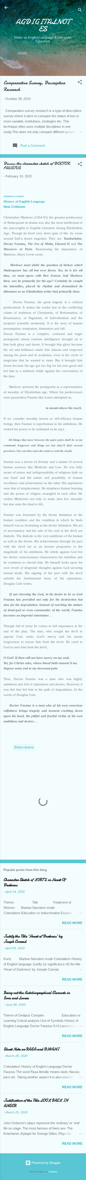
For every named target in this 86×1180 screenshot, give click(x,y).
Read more (72, 923)
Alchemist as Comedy (14, 196)
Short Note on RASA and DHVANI (31, 1049)
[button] (79, 82)
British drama (24, 747)
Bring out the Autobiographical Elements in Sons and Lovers (37, 995)
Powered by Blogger (46, 1163)
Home (22, 53)
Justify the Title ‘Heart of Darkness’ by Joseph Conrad (33, 939)
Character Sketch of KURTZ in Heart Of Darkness (34, 882)
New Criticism (14, 207)
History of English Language (24, 201)
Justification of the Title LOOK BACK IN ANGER (36, 1103)
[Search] (79, 10)
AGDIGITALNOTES (43, 25)
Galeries (53, 1171)
